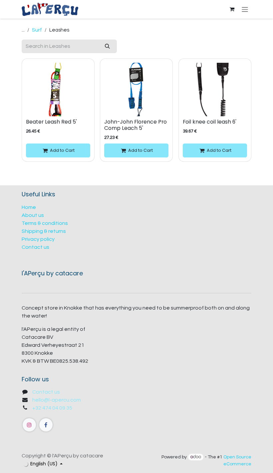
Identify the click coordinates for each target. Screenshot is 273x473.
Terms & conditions (45, 223)
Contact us (35, 247)
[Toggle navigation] (244, 9)
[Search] (107, 46)
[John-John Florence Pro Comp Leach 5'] (136, 89)
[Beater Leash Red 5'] (58, 89)
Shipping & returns (44, 231)
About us (33, 215)
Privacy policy (38, 239)
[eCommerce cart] (232, 9)
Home (29, 207)
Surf (37, 30)
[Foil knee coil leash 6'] (215, 89)
